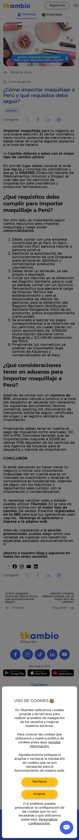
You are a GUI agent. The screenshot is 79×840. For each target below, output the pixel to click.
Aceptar (39, 794)
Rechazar (39, 781)
